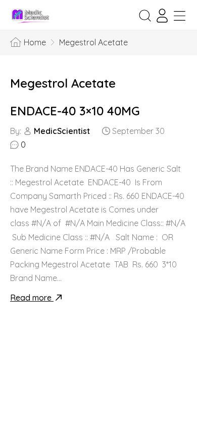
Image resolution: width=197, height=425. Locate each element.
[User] (162, 15)
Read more (32, 298)
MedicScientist (62, 131)
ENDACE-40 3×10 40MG (75, 110)
